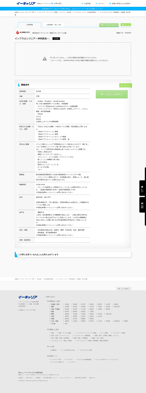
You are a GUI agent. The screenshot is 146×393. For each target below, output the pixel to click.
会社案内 (20, 377)
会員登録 (87, 3)
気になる (142, 190)
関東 (52, 306)
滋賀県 (67, 314)
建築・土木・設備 (97, 338)
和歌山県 (108, 314)
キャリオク (69, 359)
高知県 (92, 318)
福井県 (92, 309)
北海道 (67, 304)
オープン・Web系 (65, 12)
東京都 (108, 306)
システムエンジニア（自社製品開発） (85, 12)
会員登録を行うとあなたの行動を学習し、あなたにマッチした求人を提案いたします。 (73, 9)
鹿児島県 (117, 321)
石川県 (83, 309)
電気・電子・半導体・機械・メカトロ (106, 335)
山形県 (108, 304)
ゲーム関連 (104, 333)
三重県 (92, 311)
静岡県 (75, 311)
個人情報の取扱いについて (50, 377)
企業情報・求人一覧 (53, 25)
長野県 (108, 309)
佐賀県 (75, 321)
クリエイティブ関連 (119, 333)
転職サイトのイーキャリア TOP (24, 12)
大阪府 (83, 314)
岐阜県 (67, 311)
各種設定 (54, 350)
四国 (52, 318)
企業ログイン (92, 377)
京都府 (75, 314)
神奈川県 (117, 306)
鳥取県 (67, 316)
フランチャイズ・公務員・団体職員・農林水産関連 (92, 340)
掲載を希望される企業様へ (121, 3)
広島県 (92, 316)
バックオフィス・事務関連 (82, 335)
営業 (52, 333)
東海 (52, 311)
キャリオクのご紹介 (86, 350)
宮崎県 (108, 321)
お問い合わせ (29, 377)
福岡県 (67, 321)
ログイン (101, 3)
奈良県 (100, 314)
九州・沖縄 (54, 321)
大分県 (100, 321)
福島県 (116, 304)
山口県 (100, 316)
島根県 (75, 316)
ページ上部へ (125, 288)
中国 (52, 316)
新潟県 (67, 309)
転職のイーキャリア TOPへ (28, 310)
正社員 (39, 279)
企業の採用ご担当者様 (80, 377)
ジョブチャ (72, 362)
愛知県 (83, 311)
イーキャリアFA (56, 359)
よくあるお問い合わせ (68, 350)
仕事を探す (58, 3)
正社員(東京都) (48, 279)
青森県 (75, 304)
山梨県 (100, 309)
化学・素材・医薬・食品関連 (60, 338)
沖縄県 (126, 321)
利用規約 (38, 377)
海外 (66, 323)
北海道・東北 (55, 304)
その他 (53, 323)
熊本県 (92, 321)
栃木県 (75, 306)
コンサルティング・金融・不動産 (61, 340)
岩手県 (83, 304)
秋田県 (100, 304)
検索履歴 (142, 206)
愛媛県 (83, 318)
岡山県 (83, 316)
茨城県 (67, 306)
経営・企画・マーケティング (60, 335)
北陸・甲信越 (55, 309)
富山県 (75, 309)
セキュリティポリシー (66, 377)
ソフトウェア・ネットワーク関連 (47, 12)
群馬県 (83, 306)
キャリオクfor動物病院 (84, 359)
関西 (52, 314)
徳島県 (67, 318)
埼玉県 (92, 306)
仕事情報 (29, 25)
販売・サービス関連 (65, 333)
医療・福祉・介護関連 (80, 338)
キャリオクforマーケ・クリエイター (107, 359)
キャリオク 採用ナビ (57, 362)
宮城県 (92, 304)
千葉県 (100, 306)
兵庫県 (92, 314)
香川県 (75, 318)
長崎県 (83, 321)
